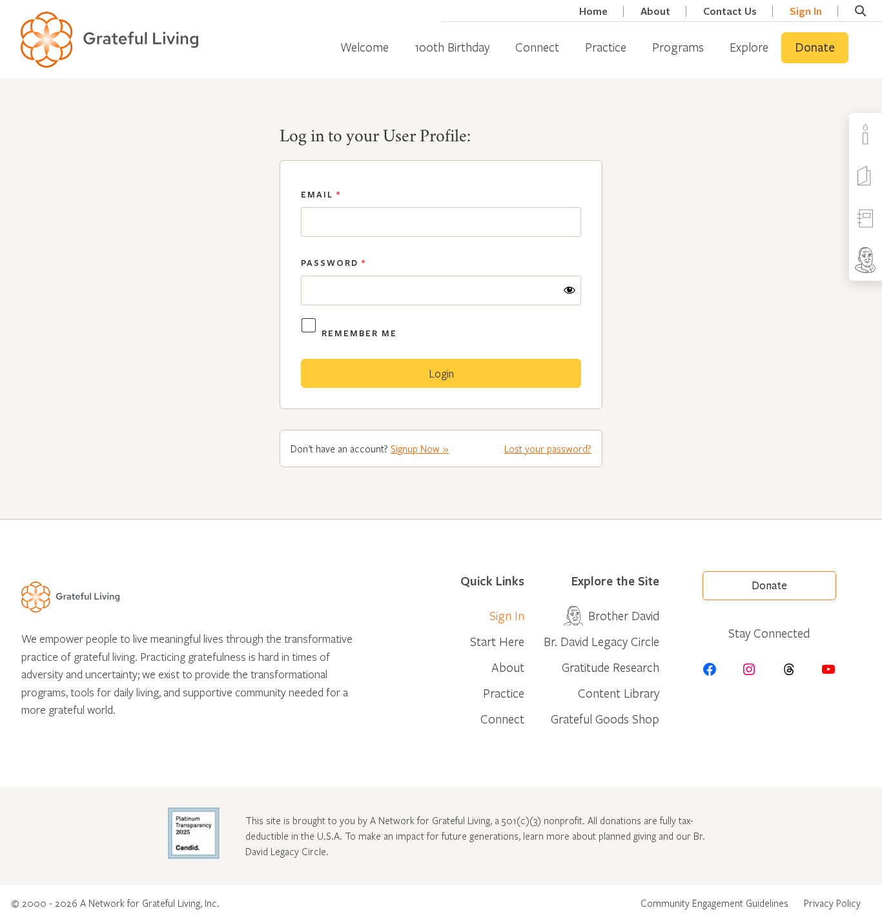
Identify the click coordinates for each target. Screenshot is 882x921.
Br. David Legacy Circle (601, 641)
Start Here (497, 641)
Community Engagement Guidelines (714, 902)
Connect (537, 47)
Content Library (618, 693)
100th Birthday (452, 47)
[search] (860, 11)
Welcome (364, 47)
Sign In (806, 11)
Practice (605, 47)
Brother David (623, 615)
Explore (749, 47)
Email (321, 194)
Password (333, 262)
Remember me (359, 333)
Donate (815, 48)
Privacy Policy (832, 902)
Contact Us (730, 11)
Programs (678, 47)
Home (593, 11)
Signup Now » (420, 448)
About (655, 11)
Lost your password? (547, 448)
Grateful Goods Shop (605, 719)
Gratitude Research (610, 667)
